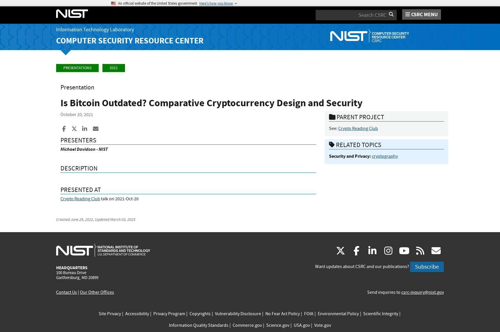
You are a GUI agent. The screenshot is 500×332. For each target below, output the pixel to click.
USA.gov (302, 325)
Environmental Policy (338, 314)
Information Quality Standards (198, 325)
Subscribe (427, 266)
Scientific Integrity (380, 314)
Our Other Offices (97, 292)
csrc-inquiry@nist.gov (422, 292)
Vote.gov (322, 325)
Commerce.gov (247, 325)
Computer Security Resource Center (129, 40)
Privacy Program (169, 314)
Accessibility (137, 314)
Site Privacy (110, 314)
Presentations (77, 68)
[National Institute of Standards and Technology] (103, 250)
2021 (114, 68)
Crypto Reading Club (80, 199)
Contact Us (66, 292)
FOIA (308, 314)
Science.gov (277, 325)
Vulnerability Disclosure (238, 314)
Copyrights (200, 314)
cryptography (385, 156)
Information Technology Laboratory (95, 29)
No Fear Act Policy (282, 314)
